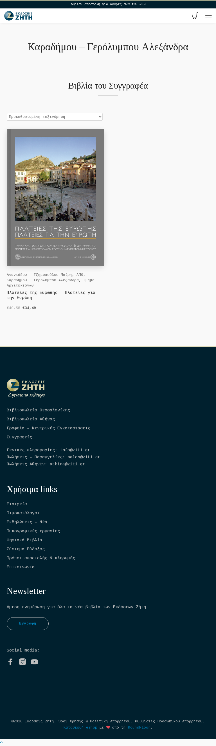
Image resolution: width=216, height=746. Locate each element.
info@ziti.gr (75, 450)
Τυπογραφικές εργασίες (33, 531)
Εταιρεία (17, 504)
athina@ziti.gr (67, 464)
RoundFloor (139, 727)
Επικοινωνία (21, 567)
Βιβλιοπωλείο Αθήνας (31, 419)
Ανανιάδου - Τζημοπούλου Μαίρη (39, 275)
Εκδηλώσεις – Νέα (27, 522)
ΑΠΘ (79, 275)
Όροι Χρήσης (70, 721)
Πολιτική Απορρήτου (110, 721)
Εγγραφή (27, 623)
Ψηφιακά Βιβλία (24, 540)
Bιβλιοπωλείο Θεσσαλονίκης (38, 410)
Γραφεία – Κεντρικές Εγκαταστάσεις (48, 428)
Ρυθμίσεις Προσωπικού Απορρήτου (168, 721)
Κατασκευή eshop (80, 727)
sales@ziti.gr (84, 457)
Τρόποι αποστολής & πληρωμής (41, 558)
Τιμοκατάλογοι (23, 513)
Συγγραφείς (19, 437)
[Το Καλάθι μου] (195, 16)
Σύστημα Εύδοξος (26, 549)
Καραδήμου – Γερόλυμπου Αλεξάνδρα (43, 280)
